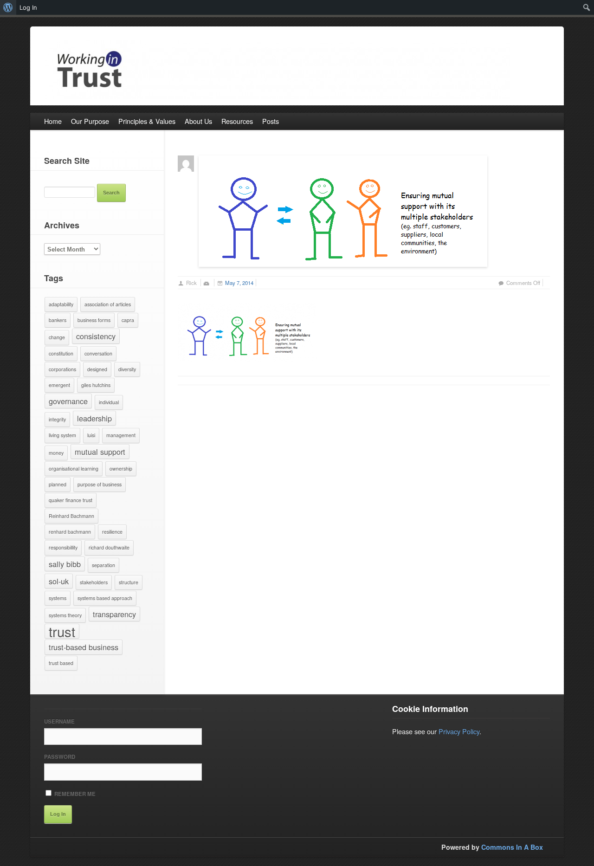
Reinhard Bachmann (71, 515)
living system (62, 435)
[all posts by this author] (186, 162)
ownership (121, 468)
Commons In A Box (512, 847)
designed (97, 369)
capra (128, 320)
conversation (98, 353)
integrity (57, 419)
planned (57, 484)
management (121, 435)
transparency (114, 614)
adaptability (61, 304)
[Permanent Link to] (343, 210)
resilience (112, 531)
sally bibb (65, 563)
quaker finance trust (70, 500)
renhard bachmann (70, 531)
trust (62, 631)
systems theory (65, 615)
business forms (93, 320)
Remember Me (74, 794)
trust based (61, 662)
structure (128, 582)
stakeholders (94, 582)
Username (59, 721)
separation (103, 565)
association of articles (107, 304)
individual (109, 402)
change (57, 337)
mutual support (100, 451)
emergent (59, 384)
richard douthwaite (109, 547)
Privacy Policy (459, 731)
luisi (91, 435)
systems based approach (104, 598)
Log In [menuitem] (28, 7)
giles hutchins (95, 384)
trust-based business (83, 647)
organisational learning (73, 468)
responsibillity (63, 547)
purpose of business (99, 484)
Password (59, 757)
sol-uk (59, 581)
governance (68, 401)
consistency (96, 336)
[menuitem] (8, 7)
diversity (127, 369)
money (56, 452)
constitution (61, 353)
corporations (62, 369)
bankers (57, 320)
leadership (94, 418)
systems (57, 598)
